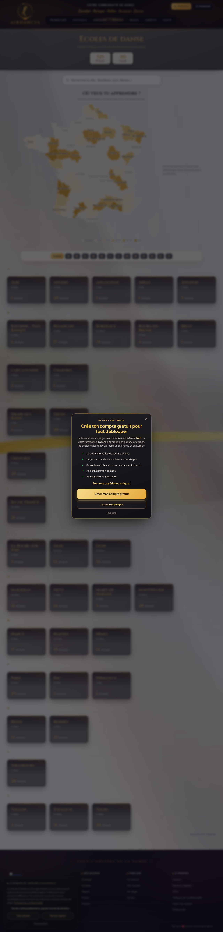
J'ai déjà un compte (111, 504)
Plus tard (111, 512)
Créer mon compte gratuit (111, 494)
